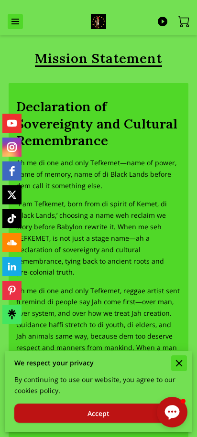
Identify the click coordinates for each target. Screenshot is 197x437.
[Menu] (15, 21)
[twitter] (12, 194)
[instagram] (12, 147)
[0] (183, 21)
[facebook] (12, 171)
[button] (172, 412)
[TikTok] (12, 218)
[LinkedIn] (12, 266)
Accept (98, 413)
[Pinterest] (12, 290)
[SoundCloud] (12, 242)
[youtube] (12, 123)
